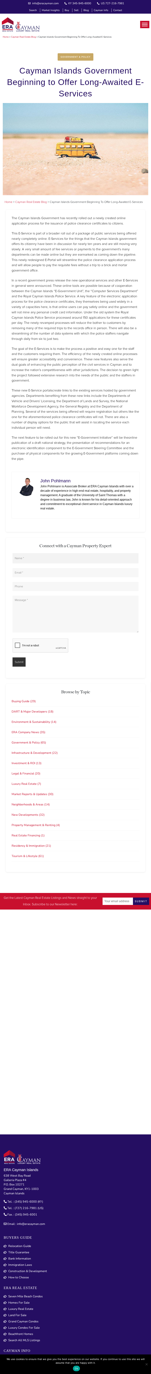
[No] (146, 1364)
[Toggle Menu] (145, 24)
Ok (76, 1368)
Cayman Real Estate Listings (43, 898)
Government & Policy (76, 56)
